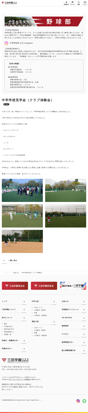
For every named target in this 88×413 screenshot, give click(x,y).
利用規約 (27, 379)
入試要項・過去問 (39, 310)
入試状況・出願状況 (40, 315)
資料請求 (66, 4)
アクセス (72, 4)
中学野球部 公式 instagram (21, 43)
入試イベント (38, 307)
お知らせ (65, 301)
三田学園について (9, 309)
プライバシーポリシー (16, 379)
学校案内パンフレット (70, 309)
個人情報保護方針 (69, 350)
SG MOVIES (67, 318)
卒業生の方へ (7, 348)
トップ (4, 301)
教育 (5, 324)
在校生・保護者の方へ (10, 340)
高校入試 (35, 321)
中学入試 (35, 301)
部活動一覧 (7, 334)
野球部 (6, 104)
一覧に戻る (12, 260)
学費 (35, 313)
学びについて (7, 318)
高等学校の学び (9, 329)
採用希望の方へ (68, 342)
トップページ (6, 272)
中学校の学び (8, 326)
